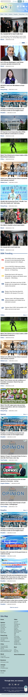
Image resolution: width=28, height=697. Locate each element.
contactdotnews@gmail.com (19, 690)
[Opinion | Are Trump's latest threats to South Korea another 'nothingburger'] (14, 493)
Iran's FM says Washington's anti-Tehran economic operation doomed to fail (12, 63)
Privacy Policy (14, 687)
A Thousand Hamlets (4, 668)
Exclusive (16, 628)
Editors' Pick (16, 651)
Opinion (10, 14)
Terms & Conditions (22, 687)
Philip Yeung (3, 625)
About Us (8, 687)
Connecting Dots (17, 624)
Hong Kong (21, 14)
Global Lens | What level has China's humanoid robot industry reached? (14, 179)
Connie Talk (16, 625)
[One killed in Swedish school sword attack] (14, 216)
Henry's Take (16, 632)
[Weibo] (26, 6)
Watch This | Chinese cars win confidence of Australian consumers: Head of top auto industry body (13, 382)
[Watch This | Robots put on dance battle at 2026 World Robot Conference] (14, 146)
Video (6, 14)
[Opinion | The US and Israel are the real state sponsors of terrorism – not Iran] (14, 470)
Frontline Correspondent (5, 657)
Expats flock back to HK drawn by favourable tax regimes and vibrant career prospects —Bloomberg (16, 276)
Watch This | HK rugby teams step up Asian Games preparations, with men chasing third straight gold (13, 406)
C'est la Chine (16, 636)
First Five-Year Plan (4, 637)
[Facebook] (18, 6)
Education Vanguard (17, 630)
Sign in (15, 1)
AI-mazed (2, 672)
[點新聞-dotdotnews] (6, 6)
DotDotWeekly (16, 641)
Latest (15, 649)
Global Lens (4, 182)
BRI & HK (2, 648)
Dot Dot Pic (16, 650)
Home (2, 14)
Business (3, 660)
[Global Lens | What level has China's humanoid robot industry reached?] (14, 169)
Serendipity (3, 666)
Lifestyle (3, 664)
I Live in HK (16, 621)
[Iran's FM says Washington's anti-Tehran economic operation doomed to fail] (14, 53)
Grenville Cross (3, 627)
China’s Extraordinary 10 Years (6, 650)
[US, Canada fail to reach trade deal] (14, 24)
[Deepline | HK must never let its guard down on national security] (14, 542)
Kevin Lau (2, 631)
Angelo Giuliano (5, 483)
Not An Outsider (17, 637)
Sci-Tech (3, 670)
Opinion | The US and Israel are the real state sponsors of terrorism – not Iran (13, 480)
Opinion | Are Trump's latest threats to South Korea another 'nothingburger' (13, 503)
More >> (25, 315)
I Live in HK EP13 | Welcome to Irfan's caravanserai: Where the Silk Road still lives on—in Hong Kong (15, 268)
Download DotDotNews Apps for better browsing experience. (13, 694)
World (2, 39)
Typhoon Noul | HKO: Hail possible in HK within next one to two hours (16, 308)
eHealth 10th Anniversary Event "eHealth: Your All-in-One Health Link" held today (14, 202)
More (15, 647)
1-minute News (16, 640)
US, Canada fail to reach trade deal (12, 34)
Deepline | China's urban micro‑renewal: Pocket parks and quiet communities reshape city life (14, 601)
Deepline (16, 14)
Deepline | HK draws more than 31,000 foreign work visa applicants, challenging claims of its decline (15, 284)
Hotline (3, 687)
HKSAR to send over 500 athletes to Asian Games (12, 86)
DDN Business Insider (5, 662)
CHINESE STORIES (4, 647)
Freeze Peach (3, 656)
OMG (15, 633)
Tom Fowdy (4, 460)
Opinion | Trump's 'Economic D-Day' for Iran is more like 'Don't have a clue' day (14, 457)
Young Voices (3, 624)
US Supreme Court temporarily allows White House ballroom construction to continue (13, 132)
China (2, 159)
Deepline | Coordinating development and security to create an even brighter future (12, 109)
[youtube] (24, 6)
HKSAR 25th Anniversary (5, 641)
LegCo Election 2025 (4, 638)
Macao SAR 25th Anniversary (6, 651)
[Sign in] (13, 1)
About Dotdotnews (19, 654)
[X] (21, 6)
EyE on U (15, 622)
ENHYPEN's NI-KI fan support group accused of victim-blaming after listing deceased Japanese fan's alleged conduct (15, 260)
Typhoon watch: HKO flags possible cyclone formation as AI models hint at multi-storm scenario (15, 300)
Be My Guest (16, 626)
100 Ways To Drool (17, 644)
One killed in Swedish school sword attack (12, 225)
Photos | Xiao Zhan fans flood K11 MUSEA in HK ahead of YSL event (14, 292)
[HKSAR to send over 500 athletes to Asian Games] (14, 76)
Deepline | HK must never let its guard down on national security (14, 552)
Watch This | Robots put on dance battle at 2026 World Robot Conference (14, 156)
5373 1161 (8, 690)
